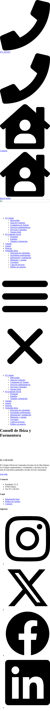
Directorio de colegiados (20, 253)
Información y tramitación (20, 258)
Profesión (14, 237)
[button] (25, 321)
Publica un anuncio (18, 267)
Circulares (14, 262)
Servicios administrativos (20, 227)
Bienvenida (14, 220)
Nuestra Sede (15, 232)
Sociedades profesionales (20, 255)
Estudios (13, 239)
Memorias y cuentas (18, 260)
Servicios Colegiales (18, 230)
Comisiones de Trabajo (19, 225)
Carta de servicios (17, 265)
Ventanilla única (11, 251)
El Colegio (9, 218)
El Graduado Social (13, 234)
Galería (8, 246)
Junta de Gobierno (17, 223)
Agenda (8, 244)
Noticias (8, 248)
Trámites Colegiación (18, 241)
